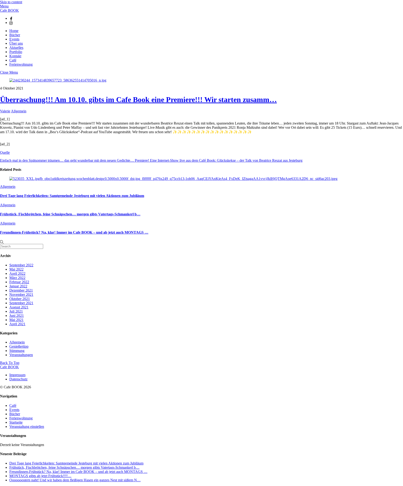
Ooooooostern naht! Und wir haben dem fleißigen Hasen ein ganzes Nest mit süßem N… (75, 480)
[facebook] (11, 18)
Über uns (16, 43)
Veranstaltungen (21, 355)
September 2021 (21, 303)
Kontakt (15, 56)
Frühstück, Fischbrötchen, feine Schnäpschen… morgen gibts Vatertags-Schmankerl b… (70, 214)
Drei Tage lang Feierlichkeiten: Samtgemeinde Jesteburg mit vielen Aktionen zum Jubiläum (72, 196)
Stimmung (16, 351)
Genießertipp (18, 346)
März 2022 (17, 278)
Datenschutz (18, 379)
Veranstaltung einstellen (26, 427)
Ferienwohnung (21, 64)
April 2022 (17, 273)
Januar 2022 (18, 286)
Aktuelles (16, 48)
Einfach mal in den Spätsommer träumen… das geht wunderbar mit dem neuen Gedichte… (67, 160)
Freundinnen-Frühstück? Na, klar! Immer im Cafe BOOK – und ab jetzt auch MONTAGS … (74, 232)
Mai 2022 (16, 269)
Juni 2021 (16, 316)
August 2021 (18, 307)
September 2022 (21, 265)
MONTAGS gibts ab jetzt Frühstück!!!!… (40, 476)
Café (12, 60)
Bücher (14, 35)
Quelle (5, 152)
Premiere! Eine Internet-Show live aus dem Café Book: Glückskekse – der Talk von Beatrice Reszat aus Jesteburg (218, 160)
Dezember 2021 (21, 290)
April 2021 (17, 324)
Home (13, 31)
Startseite (16, 422)
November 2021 (21, 295)
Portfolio (15, 52)
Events (14, 39)
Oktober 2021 (19, 299)
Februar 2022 (19, 282)
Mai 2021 (16, 320)
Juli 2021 (16, 311)
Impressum (17, 375)
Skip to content (11, 2)
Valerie (5, 111)
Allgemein (18, 111)
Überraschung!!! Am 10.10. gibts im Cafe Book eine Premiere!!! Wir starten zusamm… (138, 99)
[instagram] (11, 23)
